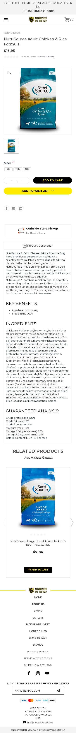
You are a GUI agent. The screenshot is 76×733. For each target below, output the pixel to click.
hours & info (38, 631)
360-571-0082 (44, 11)
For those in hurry (35, 233)
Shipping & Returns (38, 665)
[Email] (13, 208)
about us (38, 604)
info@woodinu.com (40, 722)
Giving (38, 611)
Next (72, 522)
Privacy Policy (38, 651)
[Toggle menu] (11, 20)
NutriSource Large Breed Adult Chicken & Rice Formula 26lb (38, 543)
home (38, 597)
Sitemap (60, 730)
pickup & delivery (38, 624)
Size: (9, 163)
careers (38, 617)
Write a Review (46, 56)
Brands (38, 644)
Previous (4, 522)
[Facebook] (6, 208)
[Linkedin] (20, 208)
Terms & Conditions (38, 658)
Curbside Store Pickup (42, 228)
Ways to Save (38, 638)
